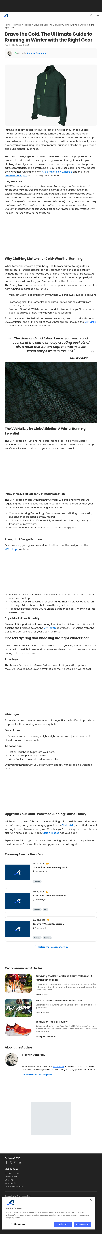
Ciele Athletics (50, 833)
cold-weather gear (16, 175)
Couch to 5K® (11, 1176)
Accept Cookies (82, 1224)
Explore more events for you (52, 947)
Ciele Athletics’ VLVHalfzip (57, 171)
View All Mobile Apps (14, 1186)
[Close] (91, 1200)
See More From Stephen (39, 1074)
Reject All (63, 1224)
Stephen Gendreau (36, 53)
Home (7, 25)
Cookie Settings (18, 1224)
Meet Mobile (10, 1183)
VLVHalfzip (90, 322)
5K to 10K (9, 1180)
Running (17, 25)
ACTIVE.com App (12, 1173)
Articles (27, 25)
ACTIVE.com (58, 1066)
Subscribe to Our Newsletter (18, 1196)
